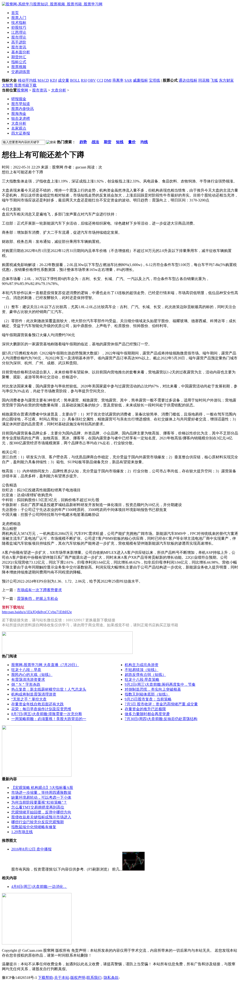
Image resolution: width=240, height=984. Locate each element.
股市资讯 (39, 90)
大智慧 (7, 85)
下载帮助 (45, 978)
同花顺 (204, 80)
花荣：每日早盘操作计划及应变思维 (41, 709)
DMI (107, 80)
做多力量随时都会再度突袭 (147, 714)
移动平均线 (27, 80)
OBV (92, 80)
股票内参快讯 (22, 109)
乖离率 (118, 80)
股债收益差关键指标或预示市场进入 (41, 817)
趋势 (83, 142)
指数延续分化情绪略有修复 (33, 827)
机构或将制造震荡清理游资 (33, 694)
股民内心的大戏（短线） (31, 675)
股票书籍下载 (25, 85)
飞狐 (214, 80)
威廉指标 (140, 80)
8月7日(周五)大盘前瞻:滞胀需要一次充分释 (46, 714)
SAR (128, 80)
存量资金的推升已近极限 (145, 709)
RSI (84, 80)
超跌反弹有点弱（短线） (145, 675)
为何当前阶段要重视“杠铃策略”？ (39, 802)
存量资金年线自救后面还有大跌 (37, 704)
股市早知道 (20, 104)
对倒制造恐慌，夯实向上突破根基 (153, 689)
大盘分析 (58, 90)
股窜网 (22, 90)
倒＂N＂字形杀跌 (25, 684)
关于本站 (61, 978)
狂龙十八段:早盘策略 (142, 680)
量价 (132, 142)
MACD (43, 80)
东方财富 (226, 80)
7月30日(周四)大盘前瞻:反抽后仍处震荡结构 (161, 719)
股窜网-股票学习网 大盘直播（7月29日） (45, 665)
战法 (95, 142)
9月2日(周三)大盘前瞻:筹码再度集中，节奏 (160, 684)
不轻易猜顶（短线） (141, 670)
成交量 (63, 80)
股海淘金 (18, 114)
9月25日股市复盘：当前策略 (148, 699)
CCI (100, 80)
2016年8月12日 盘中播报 (31, 849)
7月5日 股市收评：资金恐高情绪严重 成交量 (161, 704)
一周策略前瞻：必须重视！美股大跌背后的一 (48, 719)
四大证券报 (20, 133)
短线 (120, 142)
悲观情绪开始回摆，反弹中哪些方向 (41, 812)
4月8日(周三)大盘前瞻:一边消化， (39, 887)
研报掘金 (18, 99)
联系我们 (93, 978)
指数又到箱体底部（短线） (147, 694)
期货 (107, 142)
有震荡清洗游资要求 (28, 680)
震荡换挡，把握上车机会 (37, 599)
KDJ (53, 80)
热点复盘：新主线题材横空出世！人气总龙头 (48, 689)
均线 (144, 142)
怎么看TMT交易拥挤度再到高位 (37, 807)
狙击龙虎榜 (20, 118)
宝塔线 (154, 80)
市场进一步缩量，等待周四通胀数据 (41, 792)
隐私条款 (111, 978)
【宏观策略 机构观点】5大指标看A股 (42, 788)
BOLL (75, 80)
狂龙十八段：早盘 (26, 670)
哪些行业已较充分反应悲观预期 (37, 822)
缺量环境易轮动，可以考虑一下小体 (41, 797)
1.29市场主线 (22, 832)
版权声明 (77, 978)
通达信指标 (188, 80)
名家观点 (18, 128)
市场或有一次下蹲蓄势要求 (39, 590)
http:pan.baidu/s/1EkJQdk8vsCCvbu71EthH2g (37, 612)
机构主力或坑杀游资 (141, 665)
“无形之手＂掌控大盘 (29, 699)
